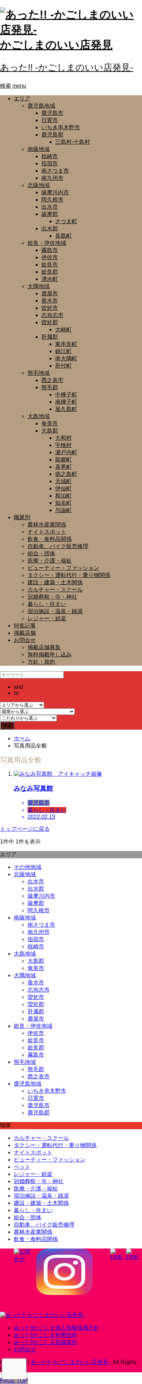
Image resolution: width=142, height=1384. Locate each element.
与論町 (63, 510)
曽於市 (49, 308)
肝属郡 (49, 337)
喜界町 (63, 467)
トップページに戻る (25, 829)
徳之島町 (66, 474)
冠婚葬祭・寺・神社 (52, 597)
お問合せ (25, 640)
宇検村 (63, 445)
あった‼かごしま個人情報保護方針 (56, 1328)
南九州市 (52, 178)
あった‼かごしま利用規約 (45, 1335)
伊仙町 (63, 488)
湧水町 (49, 279)
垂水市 (49, 301)
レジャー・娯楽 (47, 618)
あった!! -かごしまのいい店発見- (66, 67)
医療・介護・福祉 (50, 561)
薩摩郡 (49, 214)
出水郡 (49, 228)
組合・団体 (41, 553)
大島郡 (49, 431)
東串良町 (66, 344)
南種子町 (66, 402)
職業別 (22, 517)
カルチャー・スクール (55, 589)
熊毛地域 (39, 373)
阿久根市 (52, 200)
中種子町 (66, 394)
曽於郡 (49, 322)
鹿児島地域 (41, 106)
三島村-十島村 (72, 142)
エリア (22, 98)
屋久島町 (66, 409)
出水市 (49, 207)
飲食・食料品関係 (50, 539)
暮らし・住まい (47, 604)
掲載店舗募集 (44, 647)
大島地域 (39, 416)
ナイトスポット (47, 532)
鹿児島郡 (52, 135)
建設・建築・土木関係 (55, 582)
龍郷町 (63, 459)
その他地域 (27, 867)
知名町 (63, 503)
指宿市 (49, 163)
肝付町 (63, 366)
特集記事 (25, 626)
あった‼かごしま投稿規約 (45, 1342)
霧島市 (49, 250)
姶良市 (49, 265)
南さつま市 (55, 171)
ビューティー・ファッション (63, 568)
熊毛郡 (49, 387)
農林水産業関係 (47, 524)
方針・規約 (41, 662)
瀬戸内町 (66, 452)
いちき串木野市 (60, 127)
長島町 (63, 236)
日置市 (49, 120)
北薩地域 (39, 185)
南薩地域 (39, 149)
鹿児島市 (52, 113)
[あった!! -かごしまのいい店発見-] (42, 1315)
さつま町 (66, 221)
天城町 (63, 481)
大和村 (63, 438)
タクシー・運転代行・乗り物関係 (69, 575)
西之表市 (52, 380)
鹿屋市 (49, 293)
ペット (22, 1167)
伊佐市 (49, 257)
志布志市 (52, 315)
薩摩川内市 (55, 192)
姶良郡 (49, 272)
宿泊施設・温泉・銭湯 (55, 611)
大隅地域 (39, 286)
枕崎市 (49, 156)
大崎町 (63, 330)
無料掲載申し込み (50, 654)
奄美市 (49, 423)
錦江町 (63, 351)
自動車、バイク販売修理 (58, 546)
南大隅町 (66, 358)
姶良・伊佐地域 (47, 243)
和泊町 (63, 496)
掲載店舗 (25, 633)
